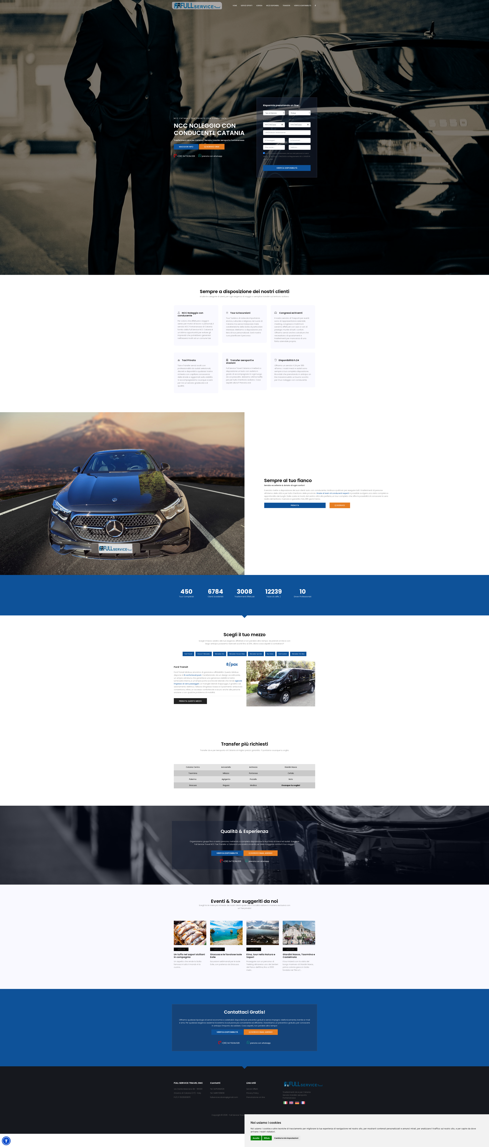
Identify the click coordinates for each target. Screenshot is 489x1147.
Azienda (259, 5)
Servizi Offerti (246, 5)
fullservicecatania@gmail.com (224, 1097)
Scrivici (341, 505)
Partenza (267, 119)
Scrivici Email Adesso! (261, 853)
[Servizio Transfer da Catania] (197, 5)
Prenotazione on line (255, 1097)
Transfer (286, 5)
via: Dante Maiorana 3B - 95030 (188, 1089)
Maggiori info (186, 146)
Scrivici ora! (212, 146)
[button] (251, 684)
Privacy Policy (252, 1093)
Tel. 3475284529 (217, 1089)
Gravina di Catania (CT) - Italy (187, 1093)
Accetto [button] (256, 1138)
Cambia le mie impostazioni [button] (286, 1138)
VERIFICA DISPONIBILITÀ (302, 5)
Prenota (295, 505)
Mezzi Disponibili (272, 5)
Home (235, 5)
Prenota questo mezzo (190, 701)
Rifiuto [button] (267, 1138)
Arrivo (291, 119)
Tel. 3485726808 (217, 1093)
